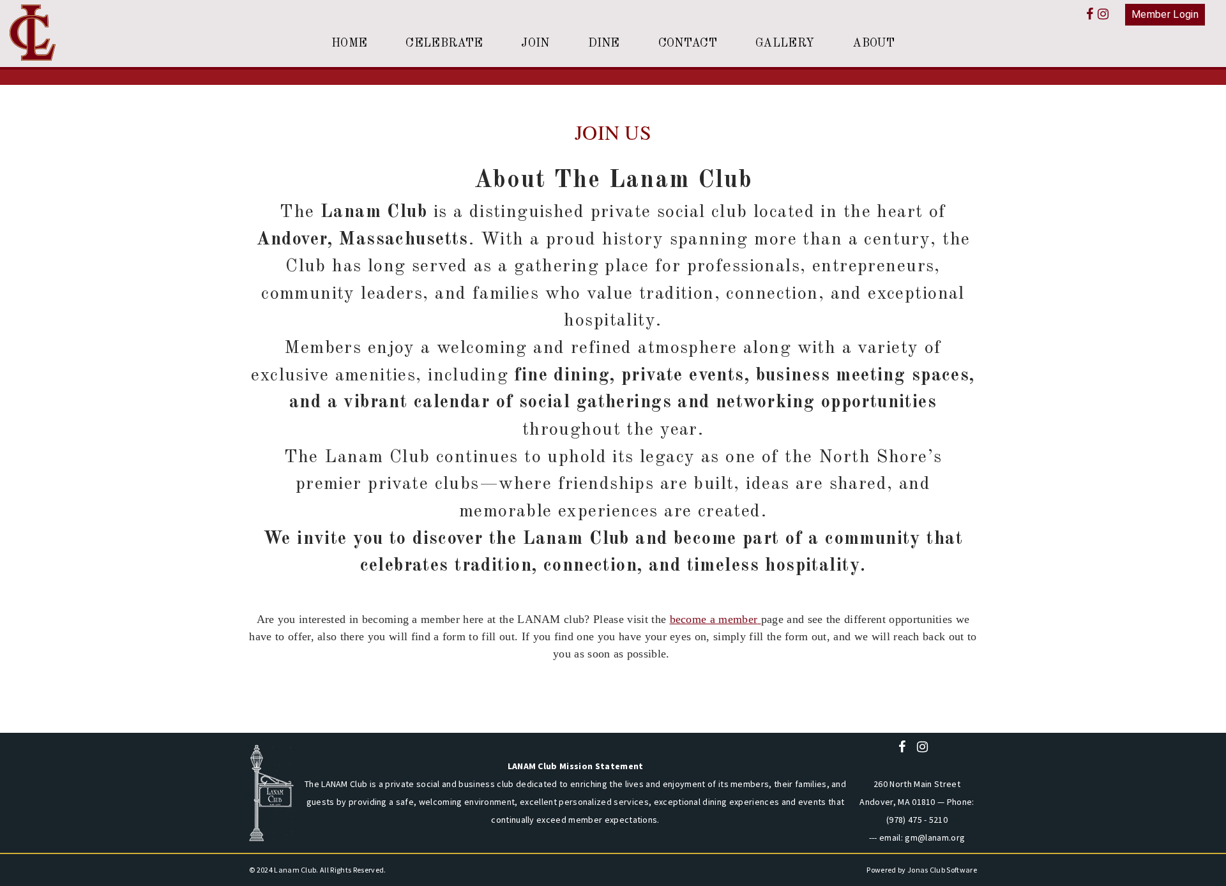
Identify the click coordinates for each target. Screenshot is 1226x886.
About (873, 43)
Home (349, 43)
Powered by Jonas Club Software (922, 870)
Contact (687, 43)
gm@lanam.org (935, 837)
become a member (714, 619)
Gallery (784, 43)
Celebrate (444, 43)
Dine (604, 43)
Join (535, 43)
